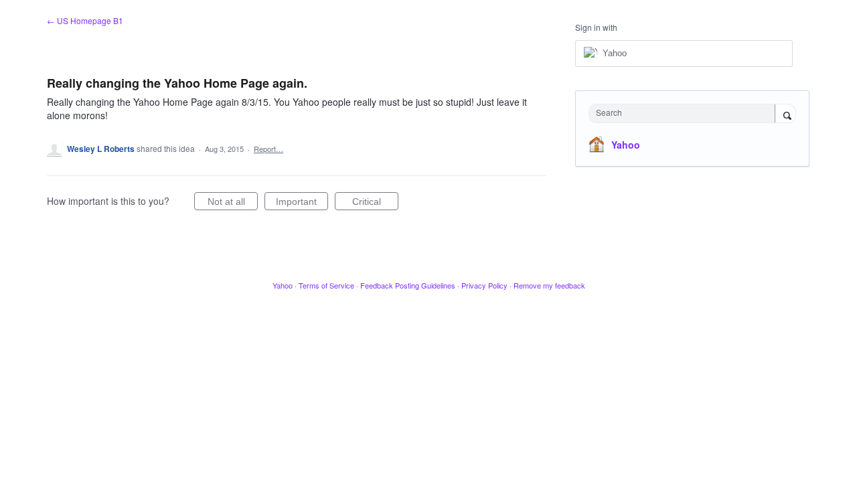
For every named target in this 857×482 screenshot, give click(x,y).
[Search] (785, 114)
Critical (375, 203)
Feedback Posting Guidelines (407, 285)
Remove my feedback (549, 285)
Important (302, 203)
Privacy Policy (484, 285)
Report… (268, 148)
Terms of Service (326, 285)
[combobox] (685, 113)
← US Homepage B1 (85, 20)
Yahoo (625, 144)
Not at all (233, 203)
